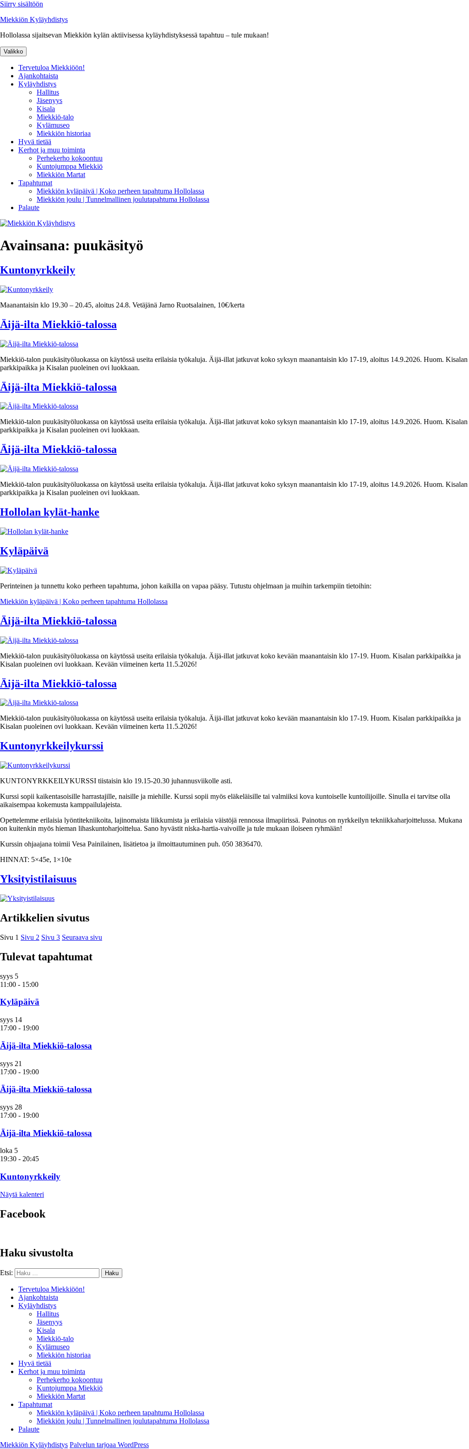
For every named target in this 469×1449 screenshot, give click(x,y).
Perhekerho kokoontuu (70, 158)
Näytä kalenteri (22, 1194)
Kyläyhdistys (37, 84)
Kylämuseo (53, 125)
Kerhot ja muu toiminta (51, 150)
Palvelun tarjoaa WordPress (109, 1445)
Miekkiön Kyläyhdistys (34, 19)
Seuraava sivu (82, 937)
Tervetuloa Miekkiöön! (51, 67)
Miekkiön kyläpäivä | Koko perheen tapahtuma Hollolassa (120, 191)
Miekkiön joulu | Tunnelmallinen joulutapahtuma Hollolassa (123, 199)
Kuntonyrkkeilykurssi (52, 746)
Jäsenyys (49, 100)
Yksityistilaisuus (38, 879)
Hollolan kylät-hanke (49, 512)
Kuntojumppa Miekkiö (70, 166)
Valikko (13, 51)
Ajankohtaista (38, 76)
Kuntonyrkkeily (37, 270)
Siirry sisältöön (21, 4)
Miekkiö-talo (55, 117)
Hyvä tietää (34, 141)
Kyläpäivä (24, 551)
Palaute (28, 207)
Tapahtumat (35, 183)
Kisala (46, 109)
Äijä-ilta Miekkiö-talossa (58, 324)
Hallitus (48, 92)
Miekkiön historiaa (64, 133)
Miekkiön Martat (61, 174)
